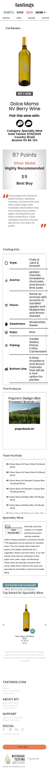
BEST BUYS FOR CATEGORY (20, 589)
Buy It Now (24, 93)
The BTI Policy (9, 708)
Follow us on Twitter (12, 729)
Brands (6, 688)
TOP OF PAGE (22, 747)
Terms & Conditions (11, 691)
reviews (6, 18)
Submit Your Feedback (12, 717)
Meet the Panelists (11, 703)
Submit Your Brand (11, 720)
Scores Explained (10, 705)
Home (5, 685)
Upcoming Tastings (24, 729)
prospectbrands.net (24, 429)
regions (31, 18)
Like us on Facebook (6, 729)
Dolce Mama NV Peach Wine (24, 464)
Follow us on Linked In (18, 729)
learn (18, 18)
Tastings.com (7, 766)
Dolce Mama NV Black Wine (23, 497)
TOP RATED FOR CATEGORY (20, 585)
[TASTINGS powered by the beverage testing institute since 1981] (24, 5)
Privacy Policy (9, 693)
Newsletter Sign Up (11, 734)
